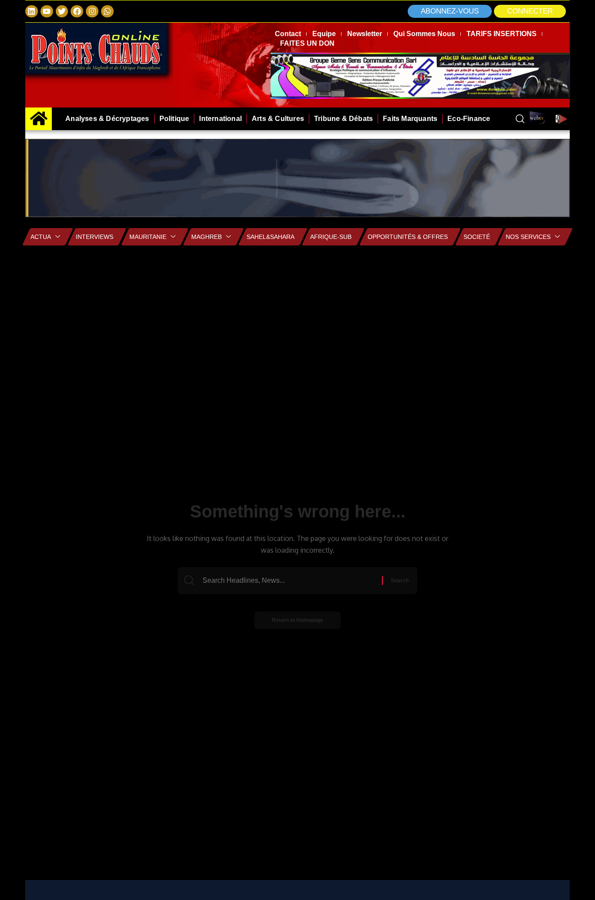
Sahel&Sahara (270, 236)
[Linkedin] (31, 11)
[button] (530, 11)
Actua (40, 236)
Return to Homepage (297, 620)
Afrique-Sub (331, 236)
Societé (476, 236)
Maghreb (206, 236)
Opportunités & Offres (408, 236)
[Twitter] (62, 11)
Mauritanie (147, 236)
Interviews (94, 236)
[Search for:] (291, 580)
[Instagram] (92, 11)
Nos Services (528, 236)
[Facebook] (77, 11)
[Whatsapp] (107, 11)
